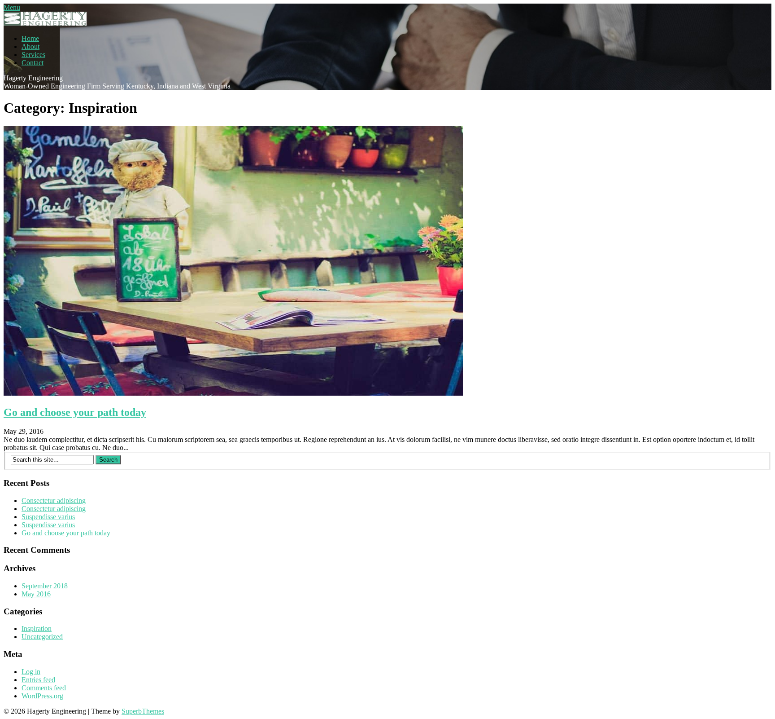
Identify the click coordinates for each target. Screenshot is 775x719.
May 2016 (36, 594)
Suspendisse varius (48, 517)
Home (30, 38)
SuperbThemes (143, 711)
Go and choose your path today (75, 412)
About (30, 46)
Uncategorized (42, 636)
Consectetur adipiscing (54, 500)
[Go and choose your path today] (233, 393)
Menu (12, 7)
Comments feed (44, 688)
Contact (33, 62)
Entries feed (38, 680)
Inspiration (37, 628)
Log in (31, 671)
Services (33, 54)
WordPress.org (42, 696)
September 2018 (45, 586)
